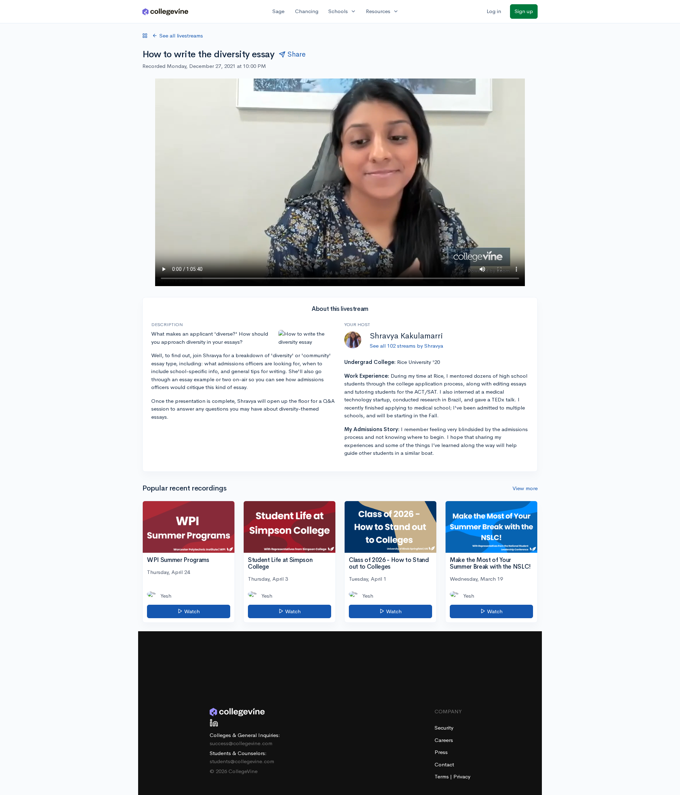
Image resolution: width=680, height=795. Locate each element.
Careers (444, 740)
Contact (444, 764)
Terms (442, 776)
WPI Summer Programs (178, 560)
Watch (191, 611)
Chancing (306, 11)
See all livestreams (181, 35)
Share (297, 54)
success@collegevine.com (241, 743)
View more (525, 488)
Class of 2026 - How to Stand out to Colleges (389, 563)
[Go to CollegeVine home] (165, 11)
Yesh (165, 595)
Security (444, 727)
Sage (278, 11)
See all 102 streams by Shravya (406, 345)
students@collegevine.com (242, 761)
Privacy (461, 776)
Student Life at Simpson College (280, 563)
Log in (494, 11)
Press (441, 752)
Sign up (524, 11)
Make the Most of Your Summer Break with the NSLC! (490, 563)
